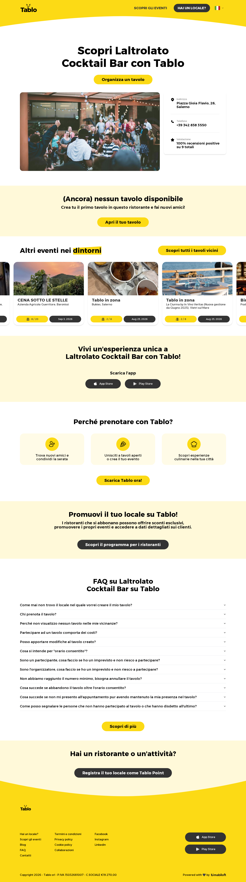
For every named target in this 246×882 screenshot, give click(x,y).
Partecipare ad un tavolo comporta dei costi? (58, 633)
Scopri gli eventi (150, 8)
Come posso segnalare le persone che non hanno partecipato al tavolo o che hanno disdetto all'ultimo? (108, 706)
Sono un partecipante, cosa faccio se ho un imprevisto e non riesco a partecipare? (90, 660)
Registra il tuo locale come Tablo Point (123, 772)
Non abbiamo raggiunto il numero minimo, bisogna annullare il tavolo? (81, 679)
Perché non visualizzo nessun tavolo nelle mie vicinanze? (68, 623)
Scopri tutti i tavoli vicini (192, 250)
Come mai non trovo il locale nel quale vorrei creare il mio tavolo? (76, 605)
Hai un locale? (192, 8)
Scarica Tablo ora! (123, 480)
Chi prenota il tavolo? (38, 614)
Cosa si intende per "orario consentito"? (53, 651)
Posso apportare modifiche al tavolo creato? (58, 642)
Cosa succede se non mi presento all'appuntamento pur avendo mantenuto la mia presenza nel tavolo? (108, 697)
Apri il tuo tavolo (123, 222)
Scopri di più (123, 726)
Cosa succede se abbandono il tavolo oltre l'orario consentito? (73, 688)
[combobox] (219, 8)
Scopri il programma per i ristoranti (123, 544)
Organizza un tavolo (123, 79)
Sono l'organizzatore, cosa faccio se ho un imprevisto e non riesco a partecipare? (89, 669)
